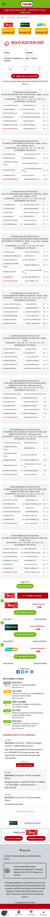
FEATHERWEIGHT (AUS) (11, 508)
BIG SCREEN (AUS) (9, 405)
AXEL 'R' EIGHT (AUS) (10, 553)
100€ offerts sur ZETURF (27, 76)
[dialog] (4, 913)
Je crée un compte (13, 838)
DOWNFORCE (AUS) (10, 398)
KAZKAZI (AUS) (8, 117)
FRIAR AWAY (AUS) (9, 154)
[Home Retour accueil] (26, 4)
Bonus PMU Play (8, 641)
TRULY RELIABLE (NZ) (10, 556)
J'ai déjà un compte (36, 838)
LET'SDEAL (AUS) (9, 208)
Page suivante (25, 586)
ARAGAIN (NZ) (8, 564)
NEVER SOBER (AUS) (10, 121)
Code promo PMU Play (40, 641)
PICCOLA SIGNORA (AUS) (12, 308)
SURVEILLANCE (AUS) (10, 125)
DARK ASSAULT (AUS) (10, 465)
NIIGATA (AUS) (8, 212)
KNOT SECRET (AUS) (10, 409)
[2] (11, 627)
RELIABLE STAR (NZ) (10, 272)
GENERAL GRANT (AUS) (11, 549)
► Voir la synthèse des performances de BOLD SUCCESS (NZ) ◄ (25, 82)
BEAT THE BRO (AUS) (10, 113)
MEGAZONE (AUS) (9, 360)
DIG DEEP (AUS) (8, 515)
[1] (11, 605)
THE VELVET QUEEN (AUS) (12, 443)
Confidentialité (32, 856)
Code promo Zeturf (41, 619)
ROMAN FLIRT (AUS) (10, 323)
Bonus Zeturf (7, 619)
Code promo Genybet (40, 663)
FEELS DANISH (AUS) (10, 224)
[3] (11, 649)
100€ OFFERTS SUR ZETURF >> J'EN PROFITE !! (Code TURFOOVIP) (25, 11)
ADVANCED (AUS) (9, 109)
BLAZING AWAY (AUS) (10, 260)
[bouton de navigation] (3, 4)
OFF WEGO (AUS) (9, 170)
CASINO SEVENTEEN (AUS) (12, 256)
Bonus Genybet (8, 663)
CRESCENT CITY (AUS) (11, 560)
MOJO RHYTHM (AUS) (11, 105)
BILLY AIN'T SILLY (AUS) (11, 500)
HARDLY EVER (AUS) (10, 413)
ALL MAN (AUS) (8, 216)
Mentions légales (18, 856)
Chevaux (10, 17)
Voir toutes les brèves (25, 811)
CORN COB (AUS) (9, 353)
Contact (7, 856)
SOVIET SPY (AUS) (9, 158)
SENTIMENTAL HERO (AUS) (12, 394)
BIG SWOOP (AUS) (9, 175)
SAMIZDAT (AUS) (9, 519)
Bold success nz (23, 17)
